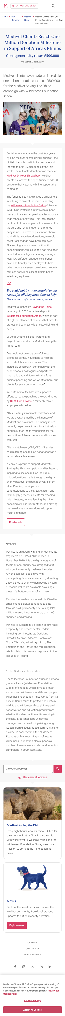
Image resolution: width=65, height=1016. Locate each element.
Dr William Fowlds (21, 401)
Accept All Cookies (32, 1010)
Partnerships (32, 954)
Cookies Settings (32, 1000)
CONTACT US (32, 948)
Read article (15, 522)
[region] (32, 995)
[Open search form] (53, 6)
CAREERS (33, 942)
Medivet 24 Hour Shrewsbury (23, 175)
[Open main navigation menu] (60, 6)
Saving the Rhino (42, 306)
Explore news (16, 925)
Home (5, 17)
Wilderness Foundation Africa (28, 205)
